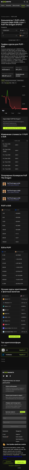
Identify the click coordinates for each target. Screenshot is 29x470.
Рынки (23, 5)
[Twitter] (3, 376)
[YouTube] (7, 376)
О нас (4, 434)
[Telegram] (10, 376)
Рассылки (8, 5)
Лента (2, 5)
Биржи (17, 441)
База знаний (19, 436)
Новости (18, 434)
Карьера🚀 (5, 436)
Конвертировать (5, 16)
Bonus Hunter (16, 5)
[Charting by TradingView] (3, 110)
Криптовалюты (19, 439)
